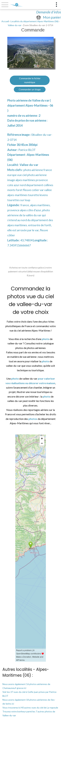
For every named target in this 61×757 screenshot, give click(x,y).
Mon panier (52, 17)
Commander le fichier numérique (30, 80)
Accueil (5, 21)
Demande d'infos (48, 12)
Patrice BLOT (27, 150)
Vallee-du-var (14, 25)
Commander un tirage (30, 89)
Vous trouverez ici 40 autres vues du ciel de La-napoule (30, 707)
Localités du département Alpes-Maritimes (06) (34, 21)
